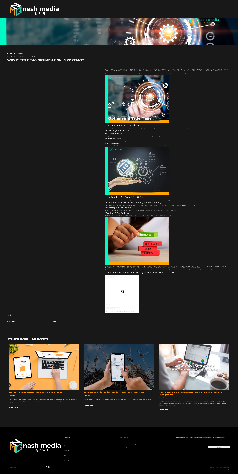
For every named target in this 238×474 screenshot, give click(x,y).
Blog (225, 9)
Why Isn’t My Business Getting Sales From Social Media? (36, 392)
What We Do (217, 9)
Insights (16, 56)
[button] (8, 315)
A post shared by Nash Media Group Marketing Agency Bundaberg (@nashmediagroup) (126, 311)
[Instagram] (49, 467)
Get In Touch (232, 9)
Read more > (13, 407)
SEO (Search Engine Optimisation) (27, 56)
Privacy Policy (227, 469)
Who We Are (208, 9)
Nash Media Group (150, 269)
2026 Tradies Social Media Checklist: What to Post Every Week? (114, 392)
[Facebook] (46, 467)
